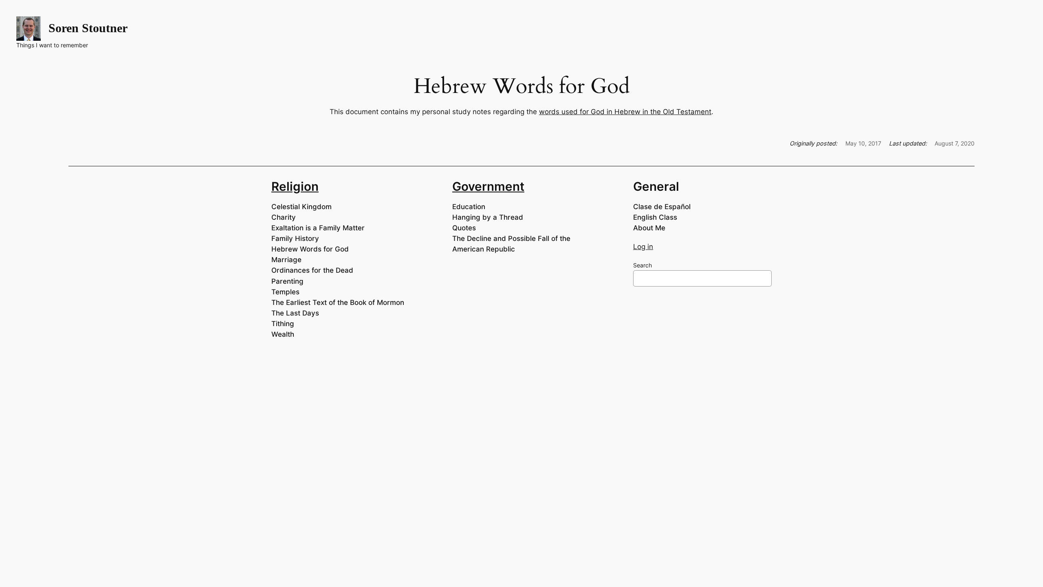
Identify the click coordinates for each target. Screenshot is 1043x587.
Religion (295, 186)
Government (488, 186)
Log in (643, 247)
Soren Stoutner (88, 28)
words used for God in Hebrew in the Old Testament (625, 112)
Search (642, 265)
